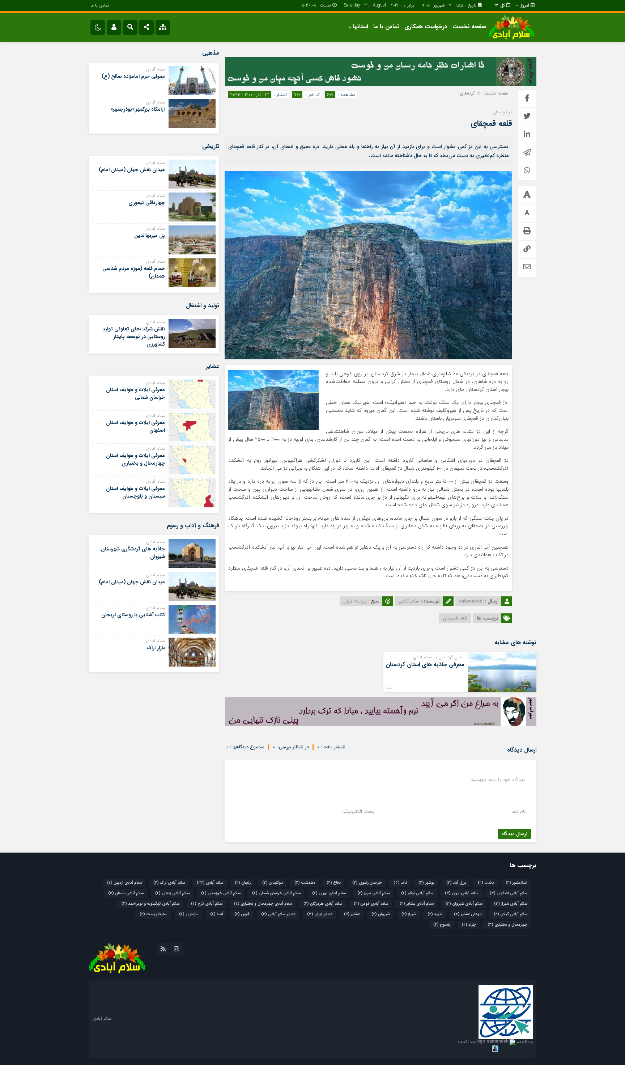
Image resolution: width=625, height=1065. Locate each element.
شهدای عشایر (468, 914)
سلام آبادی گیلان (510, 914)
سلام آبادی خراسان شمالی (276, 893)
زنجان (243, 883)
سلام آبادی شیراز (510, 904)
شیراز (408, 914)
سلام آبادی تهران (329, 893)
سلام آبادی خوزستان (221, 893)
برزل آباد (456, 883)
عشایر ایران (319, 914)
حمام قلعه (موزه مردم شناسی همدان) (133, 272)
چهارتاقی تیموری (146, 203)
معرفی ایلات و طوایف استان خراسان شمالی (135, 393)
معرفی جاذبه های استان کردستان (425, 664)
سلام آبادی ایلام (417, 893)
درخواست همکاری (425, 26)
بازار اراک (155, 648)
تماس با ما (99, 5)
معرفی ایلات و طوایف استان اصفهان (135, 426)
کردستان (467, 93)
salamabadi (471, 601)
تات (400, 883)
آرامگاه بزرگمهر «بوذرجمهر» (138, 109)
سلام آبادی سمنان (126, 893)
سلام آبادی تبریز (373, 893)
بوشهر (426, 883)
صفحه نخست (469, 26)
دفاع (334, 883)
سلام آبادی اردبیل (124, 883)
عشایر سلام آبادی (278, 914)
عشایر (352, 914)
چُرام (469, 925)
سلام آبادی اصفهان (508, 893)
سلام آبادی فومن (371, 904)
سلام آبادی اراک (169, 883)
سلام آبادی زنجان (172, 893)
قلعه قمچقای (491, 123)
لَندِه (216, 914)
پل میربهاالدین (149, 236)
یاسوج (441, 925)
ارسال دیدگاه (514, 834)
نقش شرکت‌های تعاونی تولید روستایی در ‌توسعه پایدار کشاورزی (133, 336)
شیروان (380, 914)
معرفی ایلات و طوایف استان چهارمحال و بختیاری (135, 459)
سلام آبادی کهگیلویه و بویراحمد (150, 904)
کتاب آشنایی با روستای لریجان (133, 615)
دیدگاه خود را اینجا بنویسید (498, 779)
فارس (242, 914)
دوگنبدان (272, 883)
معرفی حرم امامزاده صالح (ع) (133, 76)
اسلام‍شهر (516, 883)
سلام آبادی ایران (461, 893)
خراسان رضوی (367, 883)
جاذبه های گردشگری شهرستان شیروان (133, 553)
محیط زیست (153, 914)
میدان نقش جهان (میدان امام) (132, 170)
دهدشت (304, 883)
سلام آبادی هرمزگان (322, 904)
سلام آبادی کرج (206, 904)
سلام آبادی (210, 883)
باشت (486, 883)
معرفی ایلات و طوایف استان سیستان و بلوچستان (135, 492)
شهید (435, 914)
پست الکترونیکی (357, 811)
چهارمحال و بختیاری (507, 925)
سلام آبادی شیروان (463, 904)
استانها (360, 26)
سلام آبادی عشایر (417, 904)
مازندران (189, 914)
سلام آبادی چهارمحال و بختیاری (263, 904)
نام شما (518, 811)
